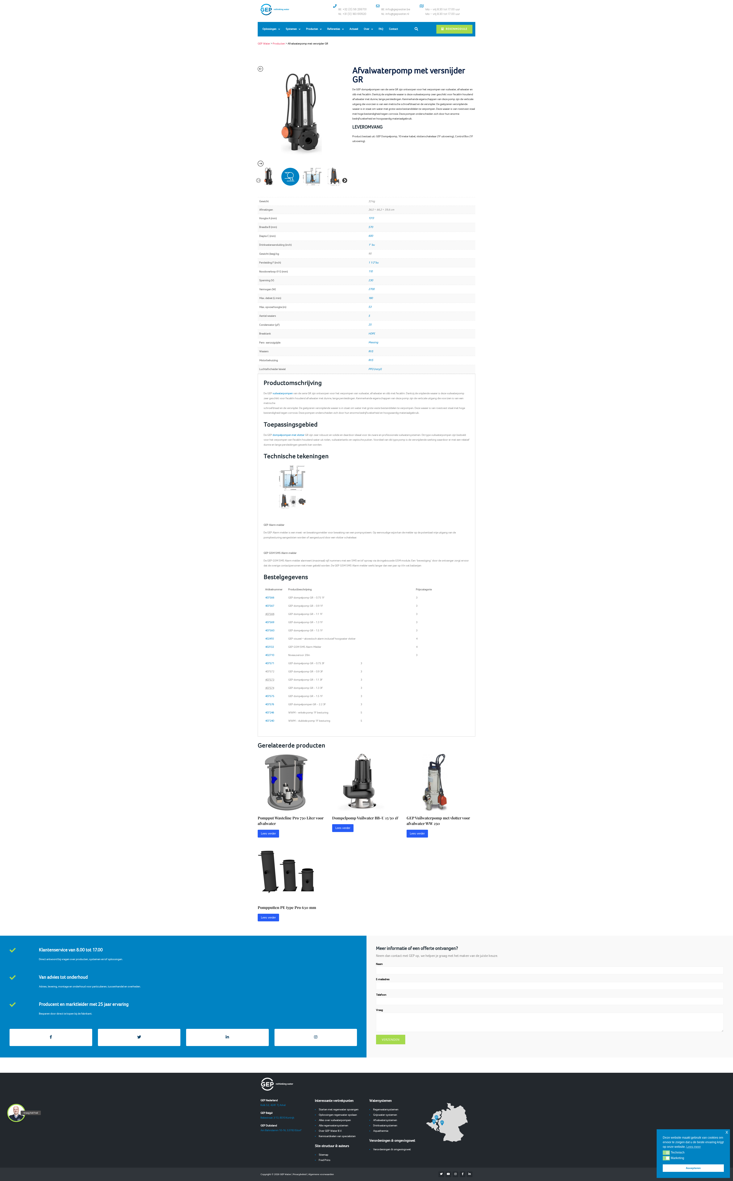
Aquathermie (380, 1131)
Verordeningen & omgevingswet (392, 1149)
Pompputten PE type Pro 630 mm (287, 907)
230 (370, 280)
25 (369, 324)
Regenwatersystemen (385, 1109)
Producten (312, 29)
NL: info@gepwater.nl (395, 14)
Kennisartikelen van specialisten (337, 1136)
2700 (371, 289)
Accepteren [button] (693, 1168)
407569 (269, 622)
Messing (373, 342)
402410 (269, 638)
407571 (269, 663)
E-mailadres (383, 979)
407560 (269, 630)
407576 (269, 704)
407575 (269, 696)
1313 (371, 218)
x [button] (727, 1132)
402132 (269, 647)
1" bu (371, 244)
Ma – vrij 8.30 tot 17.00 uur (442, 9)
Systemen (291, 29)
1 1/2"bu (373, 262)
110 (370, 271)
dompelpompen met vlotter (288, 435)
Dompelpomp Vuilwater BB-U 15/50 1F (365, 817)
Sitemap (323, 1154)
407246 (269, 712)
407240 (269, 720)
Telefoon (381, 994)
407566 (269, 597)
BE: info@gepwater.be (395, 9)
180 (370, 298)
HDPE (371, 333)
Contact (393, 29)
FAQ (381, 29)
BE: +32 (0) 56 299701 (352, 9)
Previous (257, 180)
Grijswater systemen (385, 1114)
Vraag (379, 1010)
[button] (666, 1152)
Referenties (333, 29)
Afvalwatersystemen (385, 1120)
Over (366, 29)
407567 (269, 605)
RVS (370, 351)
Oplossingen (269, 29)
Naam (379, 964)
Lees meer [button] (693, 1146)
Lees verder (268, 833)
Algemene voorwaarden (321, 1174)
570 (370, 227)
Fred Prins (324, 1160)
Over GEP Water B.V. (330, 1131)
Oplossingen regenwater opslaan (338, 1114)
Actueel (354, 29)
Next (344, 180)
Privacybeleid (300, 1174)
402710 (269, 655)
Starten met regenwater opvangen (338, 1109)
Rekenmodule (456, 29)
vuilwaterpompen (283, 393)
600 (370, 235)
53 (369, 307)
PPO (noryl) (375, 369)
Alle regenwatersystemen (333, 1125)
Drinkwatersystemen (385, 1125)
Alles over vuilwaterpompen (335, 1120)
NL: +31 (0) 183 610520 (352, 14)
